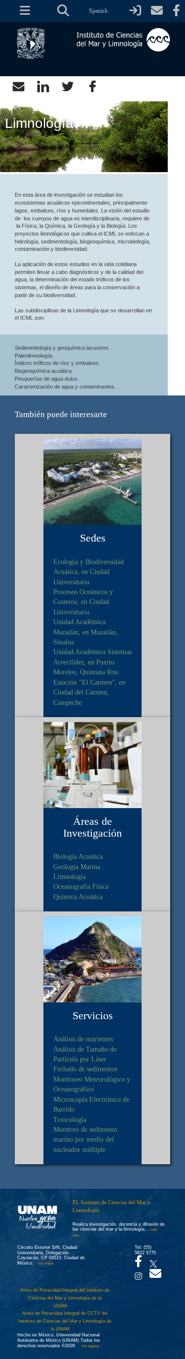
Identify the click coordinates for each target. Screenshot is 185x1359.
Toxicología (69, 1119)
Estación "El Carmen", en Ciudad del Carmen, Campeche (89, 692)
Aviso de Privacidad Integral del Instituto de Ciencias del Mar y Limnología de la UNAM (65, 1298)
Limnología (69, 876)
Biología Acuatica (78, 856)
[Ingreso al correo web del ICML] (157, 10)
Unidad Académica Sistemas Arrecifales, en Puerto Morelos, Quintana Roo (92, 662)
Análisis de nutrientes (83, 1039)
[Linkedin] (43, 86)
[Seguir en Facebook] (138, 1264)
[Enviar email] (155, 1276)
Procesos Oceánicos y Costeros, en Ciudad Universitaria (83, 602)
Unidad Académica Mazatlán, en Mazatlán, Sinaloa (85, 632)
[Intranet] (135, 10)
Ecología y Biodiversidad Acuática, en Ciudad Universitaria (88, 572)
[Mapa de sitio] (21, 10)
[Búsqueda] (63, 10)
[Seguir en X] (153, 1261)
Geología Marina (76, 867)
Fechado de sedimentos (85, 1069)
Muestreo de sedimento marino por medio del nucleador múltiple (85, 1139)
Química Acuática (78, 897)
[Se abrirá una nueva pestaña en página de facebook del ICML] (176, 10)
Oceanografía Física (81, 886)
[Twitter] (67, 86)
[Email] (18, 86)
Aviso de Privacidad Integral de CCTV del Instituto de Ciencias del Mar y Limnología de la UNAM (64, 1321)
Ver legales (89, 1346)
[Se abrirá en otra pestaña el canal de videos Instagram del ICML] (138, 1273)
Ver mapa (45, 1263)
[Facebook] (92, 86)
